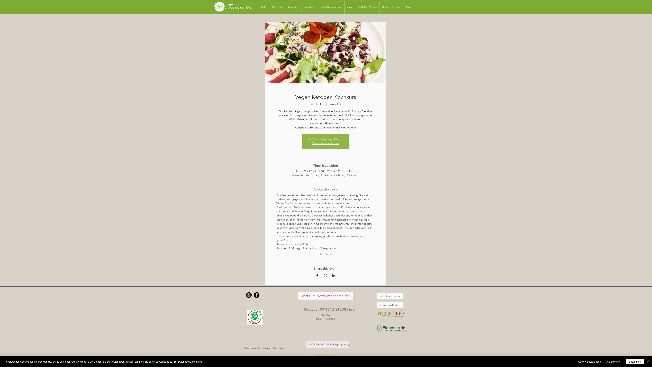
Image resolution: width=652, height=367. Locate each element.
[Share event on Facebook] (317, 275)
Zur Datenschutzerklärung (188, 361)
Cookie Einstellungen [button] (589, 361)
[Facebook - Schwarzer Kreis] (256, 295)
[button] (325, 309)
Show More (325, 254)
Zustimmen (635, 361)
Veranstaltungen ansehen (325, 143)
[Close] (648, 361)
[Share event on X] (325, 275)
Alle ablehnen (613, 361)
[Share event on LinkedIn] (334, 275)
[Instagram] (249, 295)
